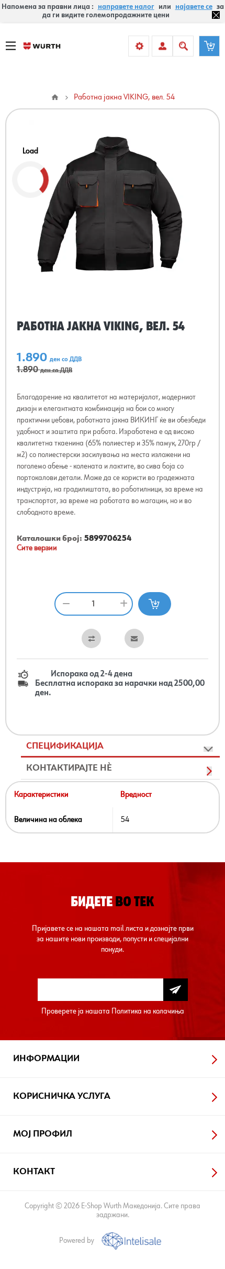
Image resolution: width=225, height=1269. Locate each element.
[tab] (120, 747)
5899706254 (107, 539)
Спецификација (65, 746)
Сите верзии (37, 548)
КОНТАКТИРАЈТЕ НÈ (69, 768)
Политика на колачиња (147, 1011)
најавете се (193, 6)
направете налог (126, 6)
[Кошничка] (209, 46)
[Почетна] (55, 97)
